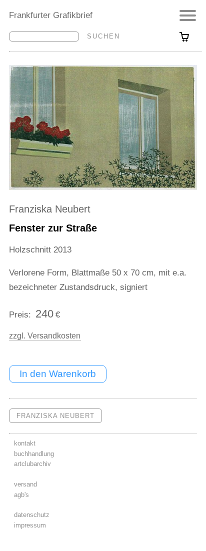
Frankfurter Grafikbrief (50, 15)
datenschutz (32, 514)
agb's (21, 494)
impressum (30, 525)
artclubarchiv (32, 464)
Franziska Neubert (49, 209)
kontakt (25, 443)
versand (25, 484)
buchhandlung (34, 454)
